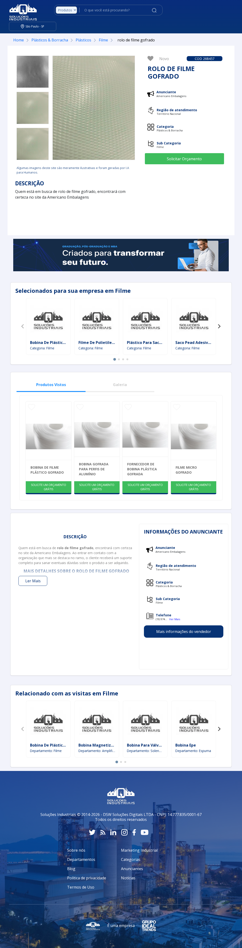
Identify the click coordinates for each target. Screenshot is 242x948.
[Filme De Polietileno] (96, 320)
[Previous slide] (23, 326)
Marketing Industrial (139, 850)
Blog (71, 868)
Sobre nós (76, 850)
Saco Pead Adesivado (195, 342)
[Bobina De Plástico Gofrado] (48, 320)
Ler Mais (33, 580)
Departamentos (81, 859)
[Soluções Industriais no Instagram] (124, 832)
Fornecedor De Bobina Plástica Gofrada (142, 469)
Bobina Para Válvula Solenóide (155, 745)
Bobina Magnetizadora (100, 745)
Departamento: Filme (46, 750)
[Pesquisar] (154, 10)
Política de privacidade (86, 878)
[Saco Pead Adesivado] (194, 320)
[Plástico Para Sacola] (145, 320)
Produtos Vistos (51, 384)
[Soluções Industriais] (20, 10)
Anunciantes (132, 868)
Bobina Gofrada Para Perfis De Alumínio (93, 469)
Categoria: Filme (42, 348)
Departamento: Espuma (193, 750)
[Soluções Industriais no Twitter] (92, 832)
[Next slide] (219, 326)
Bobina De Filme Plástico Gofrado (47, 470)
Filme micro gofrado (186, 470)
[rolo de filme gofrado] (33, 72)
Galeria (120, 384)
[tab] (114, 359)
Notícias (128, 878)
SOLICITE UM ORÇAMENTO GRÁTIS (48, 487)
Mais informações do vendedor (183, 631)
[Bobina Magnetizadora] (96, 722)
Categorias (130, 859)
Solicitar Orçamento (184, 158)
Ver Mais (174, 619)
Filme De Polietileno (97, 342)
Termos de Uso (80, 887)
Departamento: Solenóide (145, 750)
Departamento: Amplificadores (96, 750)
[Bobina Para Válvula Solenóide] (145, 722)
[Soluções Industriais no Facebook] (134, 832)
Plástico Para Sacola (146, 342)
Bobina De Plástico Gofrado (56, 342)
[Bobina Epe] (194, 722)
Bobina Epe (185, 745)
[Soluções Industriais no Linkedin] (113, 832)
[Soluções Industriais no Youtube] (144, 832)
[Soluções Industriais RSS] (102, 832)
